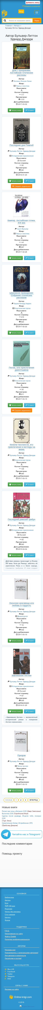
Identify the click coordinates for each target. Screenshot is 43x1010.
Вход (21, 11)
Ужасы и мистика (22, 86)
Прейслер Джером (10, 825)
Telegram (11, 976)
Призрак (21, 755)
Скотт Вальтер (22, 229)
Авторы (8, 900)
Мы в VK (11, 969)
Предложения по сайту (14, 933)
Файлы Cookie (10, 936)
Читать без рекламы (13, 911)
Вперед (34, 800)
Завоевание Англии (21, 675)
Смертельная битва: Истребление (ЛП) (17, 823)
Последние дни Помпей (21, 145)
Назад (8, 800)
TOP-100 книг (10, 906)
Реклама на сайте (12, 989)
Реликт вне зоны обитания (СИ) (14, 811)
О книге (30, 110)
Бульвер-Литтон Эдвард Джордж (22, 151)
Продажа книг (10, 950)
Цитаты (8, 917)
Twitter (10, 974)
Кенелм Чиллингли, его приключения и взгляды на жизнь (21, 447)
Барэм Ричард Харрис (22, 303)
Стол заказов (10, 914)
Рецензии (8, 908)
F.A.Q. (7, 930)
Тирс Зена (7, 820)
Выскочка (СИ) (7, 813)
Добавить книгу (32, 2)
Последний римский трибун (21, 519)
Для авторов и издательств (15, 955)
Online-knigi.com (23, 997)
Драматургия (23, 616)
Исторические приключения (23, 155)
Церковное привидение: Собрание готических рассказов (21, 295)
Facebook (11, 971)
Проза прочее (22, 766)
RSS (9, 979)
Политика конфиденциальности (17, 939)
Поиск (37, 20)
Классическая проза (22, 308)
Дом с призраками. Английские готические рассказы (21, 72)
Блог (6, 903)
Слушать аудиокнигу (22, 186)
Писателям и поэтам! (13, 958)
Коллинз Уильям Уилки (23, 81)
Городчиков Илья (21, 813)
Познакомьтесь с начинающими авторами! (21, 952)
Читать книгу (16, 110)
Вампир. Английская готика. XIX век (21, 221)
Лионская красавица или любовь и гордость (21, 604)
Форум (7, 920)
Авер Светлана (34, 811)
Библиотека (9, 897)
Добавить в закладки (32, 6)
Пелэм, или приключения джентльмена (21, 368)
